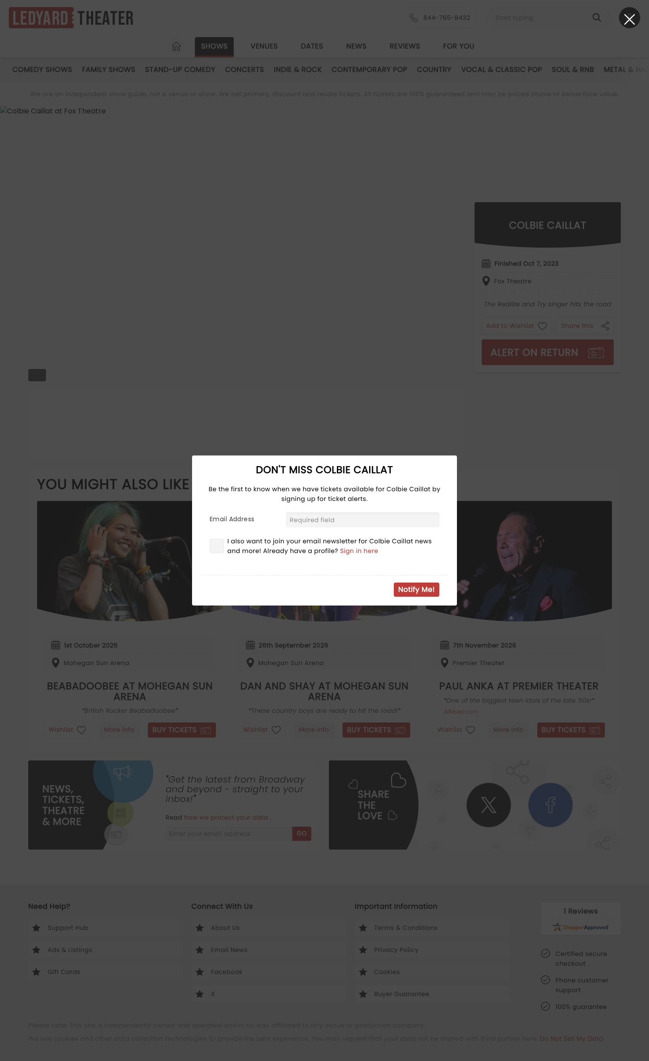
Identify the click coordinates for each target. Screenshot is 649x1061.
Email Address (232, 519)
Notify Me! (416, 589)
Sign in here (359, 550)
